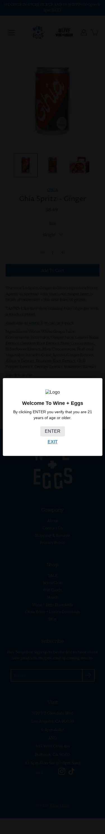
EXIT (53, 441)
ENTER (52, 431)
